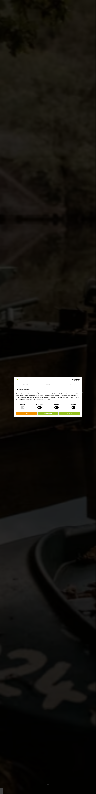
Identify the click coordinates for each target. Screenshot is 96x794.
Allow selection (48, 413)
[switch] (39, 407)
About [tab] (70, 384)
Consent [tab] (25, 384)
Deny (26, 413)
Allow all (69, 413)
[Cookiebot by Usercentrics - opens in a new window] (73, 380)
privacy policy (40, 399)
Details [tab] (48, 384)
